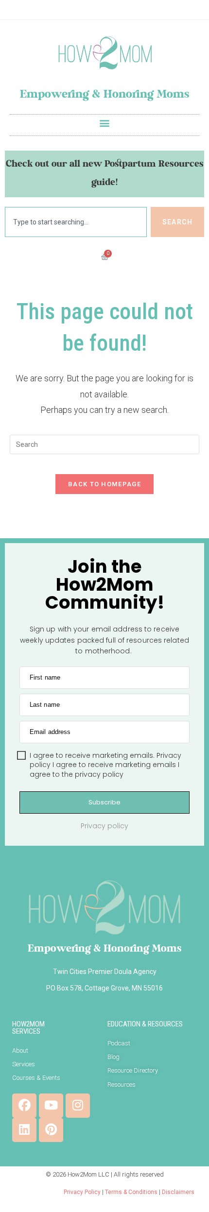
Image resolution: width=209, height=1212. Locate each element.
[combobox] (76, 222)
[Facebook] (24, 1105)
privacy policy (99, 774)
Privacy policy (104, 826)
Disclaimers (178, 1192)
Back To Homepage (104, 484)
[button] (105, 123)
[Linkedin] (24, 1130)
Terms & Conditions (131, 1192)
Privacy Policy (82, 1192)
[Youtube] (51, 1105)
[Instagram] (78, 1105)
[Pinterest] (51, 1130)
